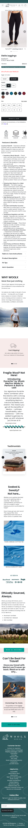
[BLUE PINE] (11, 93)
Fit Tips (4, 263)
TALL (14, 85)
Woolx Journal (14, 778)
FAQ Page (14, 755)
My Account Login (14, 784)
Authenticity (14, 762)
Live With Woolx (14, 764)
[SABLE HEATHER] (3, 96)
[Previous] (3, 457)
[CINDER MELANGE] (7, 93)
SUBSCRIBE (7, 811)
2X (14, 109)
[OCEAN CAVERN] (19, 93)
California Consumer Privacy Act (14, 787)
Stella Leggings (9, 55)
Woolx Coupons (14, 782)
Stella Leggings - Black (18, 10)
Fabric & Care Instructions (12, 254)
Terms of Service (8, 825)
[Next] (25, 457)
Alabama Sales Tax (14, 785)
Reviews (3, 64)
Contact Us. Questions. (14, 748)
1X (9, 109)
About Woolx (14, 775)
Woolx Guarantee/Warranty (14, 760)
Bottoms (10, 10)
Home (6, 10)
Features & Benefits (9, 143)
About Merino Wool (13, 773)
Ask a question (8, 267)
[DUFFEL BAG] (15, 93)
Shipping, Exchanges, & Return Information (14, 752)
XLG (4, 109)
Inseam (3, 82)
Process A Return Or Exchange (14, 750)
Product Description (9, 258)
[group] (14, 133)
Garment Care (14, 757)
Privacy (21, 823)
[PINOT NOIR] (23, 93)
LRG (19, 105)
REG (9, 85)
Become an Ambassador (14, 789)
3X (19, 109)
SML (9, 105)
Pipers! (24, 180)
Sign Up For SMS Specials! (14, 777)
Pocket (5, 79)
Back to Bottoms (14, 724)
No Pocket (14, 79)
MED (14, 105)
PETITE (3, 85)
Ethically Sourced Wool (14, 780)
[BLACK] (3, 93)
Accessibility (14, 772)
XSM (4, 105)
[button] (3, 31)
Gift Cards (14, 758)
